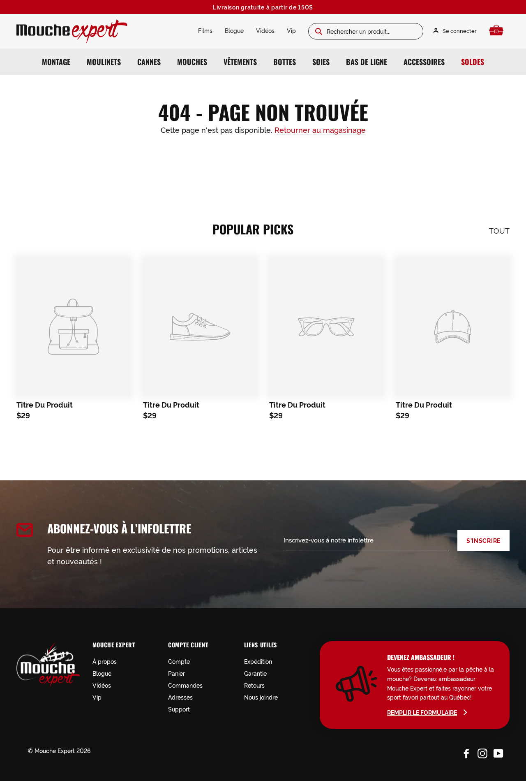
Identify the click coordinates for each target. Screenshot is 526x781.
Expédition (258, 661)
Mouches (192, 61)
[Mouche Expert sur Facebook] (466, 751)
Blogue (234, 30)
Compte (179, 661)
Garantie (255, 673)
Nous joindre (261, 697)
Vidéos (265, 30)
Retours (254, 685)
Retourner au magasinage (320, 129)
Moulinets (104, 61)
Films (205, 30)
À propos (104, 661)
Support (179, 709)
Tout (499, 230)
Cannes (149, 61)
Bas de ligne (366, 61)
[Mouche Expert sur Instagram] (482, 751)
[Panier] (498, 30)
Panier (176, 673)
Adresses (180, 697)
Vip (291, 30)
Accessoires (424, 61)
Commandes (185, 685)
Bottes (284, 61)
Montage (56, 61)
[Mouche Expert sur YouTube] (498, 751)
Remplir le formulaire (422, 712)
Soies (321, 61)
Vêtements (240, 61)
